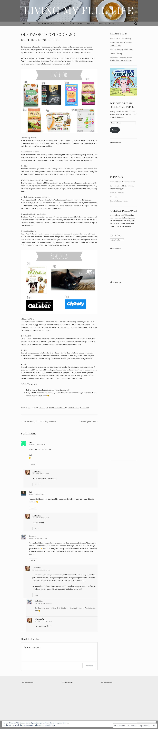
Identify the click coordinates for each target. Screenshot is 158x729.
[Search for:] (135, 24)
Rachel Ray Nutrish (29, 137)
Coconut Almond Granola (119, 201)
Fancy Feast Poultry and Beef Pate (34, 214)
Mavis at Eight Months (89, 422)
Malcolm (61, 407)
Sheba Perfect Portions (31, 152)
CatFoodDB (27, 336)
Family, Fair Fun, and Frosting (120, 38)
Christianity (76, 24)
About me (26, 24)
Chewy (24, 364)
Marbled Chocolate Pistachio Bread (122, 182)
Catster (24, 350)
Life (29, 407)
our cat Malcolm (63, 64)
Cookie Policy (50, 725)
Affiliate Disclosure (109, 24)
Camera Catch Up (116, 53)
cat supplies (54, 47)
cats (47, 407)
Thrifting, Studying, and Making (121, 49)
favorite (41, 47)
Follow (114, 130)
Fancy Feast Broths (29, 231)
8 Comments (84, 407)
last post (34, 58)
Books (62, 24)
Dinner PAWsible (28, 319)
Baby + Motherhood (45, 24)
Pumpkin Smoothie (117, 193)
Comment (89, 665)
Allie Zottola (36, 471)
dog (45, 47)
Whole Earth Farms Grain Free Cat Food (37, 197)
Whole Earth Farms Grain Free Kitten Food (37, 180)
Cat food (42, 407)
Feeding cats (53, 407)
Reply (33, 464)
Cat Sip (24, 166)
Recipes (90, 24)
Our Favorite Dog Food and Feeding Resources (38, 422)
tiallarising (32, 536)
